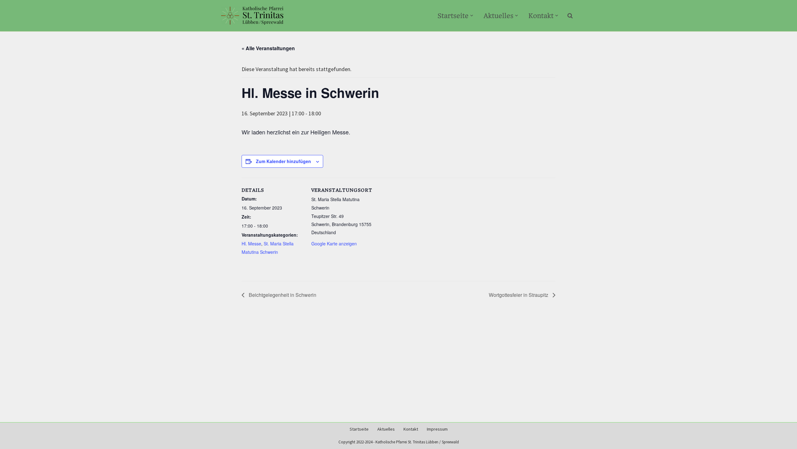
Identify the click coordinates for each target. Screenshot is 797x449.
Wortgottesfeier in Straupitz (519, 294)
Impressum (437, 429)
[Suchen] (570, 15)
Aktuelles (386, 429)
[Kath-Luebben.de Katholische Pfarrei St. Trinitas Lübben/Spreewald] (252, 16)
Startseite (359, 429)
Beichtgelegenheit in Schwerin (282, 294)
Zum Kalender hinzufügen (283, 161)
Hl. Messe (251, 243)
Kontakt (410, 429)
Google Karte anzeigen (334, 243)
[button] (471, 15)
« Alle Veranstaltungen (268, 48)
